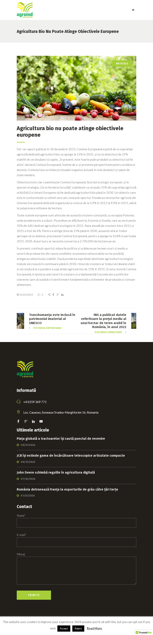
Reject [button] (78, 628)
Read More (94, 628)
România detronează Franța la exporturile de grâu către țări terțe (67, 489)
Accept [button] (64, 628)
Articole (122, 63)
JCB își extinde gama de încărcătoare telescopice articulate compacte (71, 455)
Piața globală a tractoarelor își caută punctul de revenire (61, 438)
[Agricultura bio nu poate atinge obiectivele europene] (76, 88)
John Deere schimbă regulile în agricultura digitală (56, 472)
